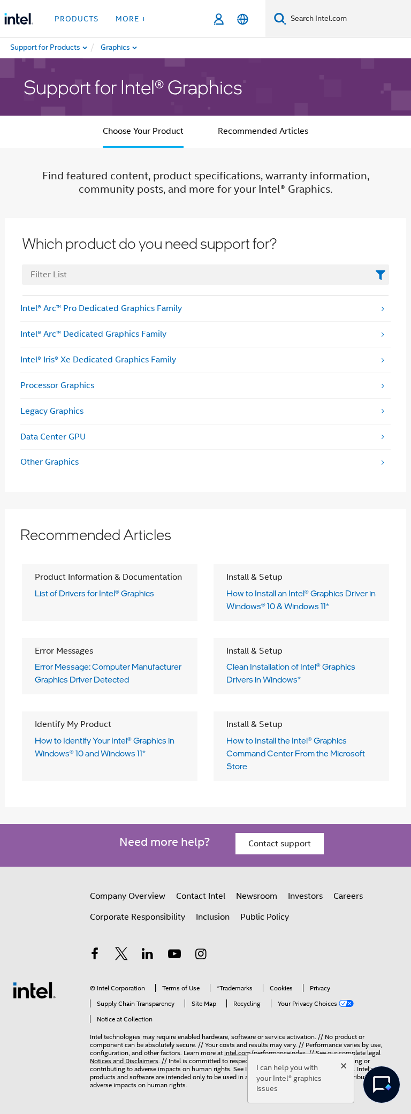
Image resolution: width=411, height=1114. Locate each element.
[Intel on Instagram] (201, 955)
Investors (305, 896)
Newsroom (256, 896)
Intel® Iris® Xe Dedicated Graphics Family (98, 359)
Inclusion (213, 917)
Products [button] (76, 19)
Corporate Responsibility (137, 917)
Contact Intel (200, 896)
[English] (242, 19)
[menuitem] (153, 47)
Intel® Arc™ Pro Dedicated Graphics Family (101, 308)
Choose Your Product (143, 131)
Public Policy (264, 917)
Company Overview (127, 896)
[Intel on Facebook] (95, 955)
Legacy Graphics (51, 411)
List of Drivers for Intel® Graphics (94, 593)
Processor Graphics (57, 385)
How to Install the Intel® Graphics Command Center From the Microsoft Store (295, 753)
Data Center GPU (53, 436)
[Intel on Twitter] (121, 955)
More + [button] (131, 19)
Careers (348, 896)
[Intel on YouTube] (174, 955)
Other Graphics (49, 462)
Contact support (279, 843)
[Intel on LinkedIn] (148, 955)
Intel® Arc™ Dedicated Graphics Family (93, 334)
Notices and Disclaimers (124, 1061)
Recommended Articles (263, 131)
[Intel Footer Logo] (34, 989)
